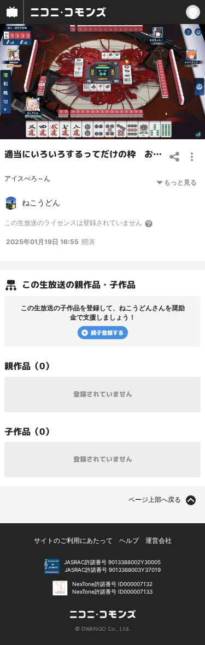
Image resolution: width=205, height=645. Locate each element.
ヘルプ (129, 540)
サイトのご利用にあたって (73, 540)
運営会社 (158, 540)
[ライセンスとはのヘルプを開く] (149, 223)
